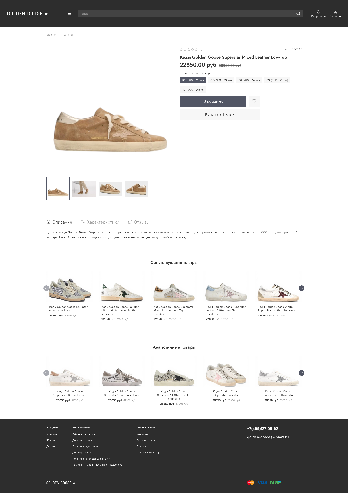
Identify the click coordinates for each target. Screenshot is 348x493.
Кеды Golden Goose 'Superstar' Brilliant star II (69, 393)
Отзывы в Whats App (149, 452)
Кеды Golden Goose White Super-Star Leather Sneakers (276, 308)
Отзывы (141, 446)
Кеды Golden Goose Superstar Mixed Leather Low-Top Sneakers (173, 310)
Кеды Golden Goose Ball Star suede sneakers (68, 308)
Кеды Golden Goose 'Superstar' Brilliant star (278, 393)
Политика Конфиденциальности (91, 458)
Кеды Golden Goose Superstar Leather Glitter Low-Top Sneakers (226, 310)
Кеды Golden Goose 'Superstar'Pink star (226, 393)
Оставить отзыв (146, 440)
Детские (51, 446)
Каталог (68, 34)
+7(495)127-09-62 (262, 428)
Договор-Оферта (82, 452)
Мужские (51, 434)
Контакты (142, 434)
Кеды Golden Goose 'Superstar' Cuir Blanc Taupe (121, 393)
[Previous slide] (52, 110)
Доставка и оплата (83, 440)
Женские (51, 440)
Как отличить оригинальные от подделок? (97, 464)
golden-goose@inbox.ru (268, 437)
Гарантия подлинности (85, 446)
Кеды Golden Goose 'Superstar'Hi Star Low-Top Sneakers (174, 395)
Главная (51, 34)
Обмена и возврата (83, 434)
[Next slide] (168, 110)
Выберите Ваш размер (195, 73)
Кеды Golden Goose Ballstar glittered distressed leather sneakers (120, 310)
